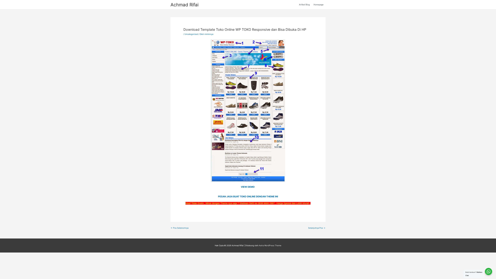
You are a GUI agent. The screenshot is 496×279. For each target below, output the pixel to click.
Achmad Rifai (185, 4)
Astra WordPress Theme (270, 245)
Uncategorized (191, 34)
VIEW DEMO (248, 186)
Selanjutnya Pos (316, 228)
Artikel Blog (304, 4)
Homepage (319, 4)
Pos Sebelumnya (179, 228)
